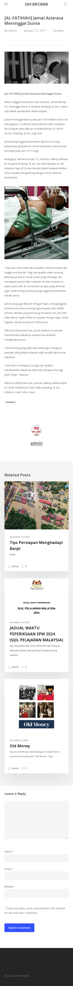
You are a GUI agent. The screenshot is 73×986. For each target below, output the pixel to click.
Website (9, 886)
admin (13, 31)
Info (13, 583)
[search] (64, 4)
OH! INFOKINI (36, 4)
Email (8, 869)
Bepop (15, 566)
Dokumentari (18, 684)
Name (9, 851)
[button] (6, 4)
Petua (13, 486)
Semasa (58, 31)
